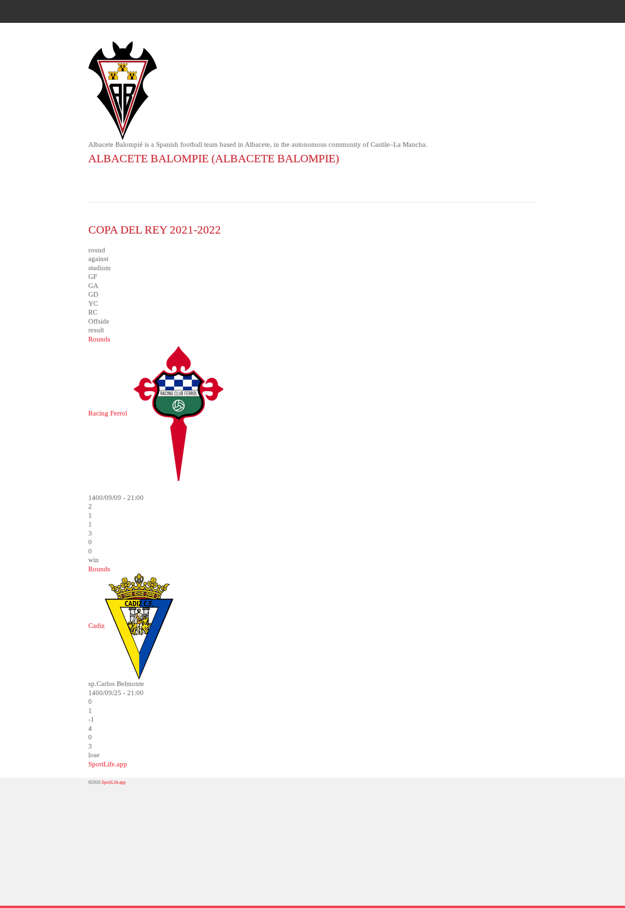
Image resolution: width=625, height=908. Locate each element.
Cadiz (96, 625)
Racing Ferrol (107, 413)
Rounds (99, 339)
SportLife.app (107, 764)
